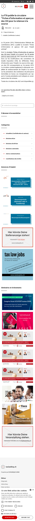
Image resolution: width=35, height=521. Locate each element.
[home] (3, 6)
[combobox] (30, 490)
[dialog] (17, 504)
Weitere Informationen (19, 499)
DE (16, 6)
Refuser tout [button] (25, 517)
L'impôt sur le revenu (7, 95)
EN (21, 6)
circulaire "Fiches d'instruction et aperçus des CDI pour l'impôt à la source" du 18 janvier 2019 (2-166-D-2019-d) (17, 54)
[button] (31, 6)
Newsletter (26, 6)
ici (32, 81)
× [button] (33, 489)
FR (19, 6)
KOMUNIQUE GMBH (14, 472)
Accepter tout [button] (9, 517)
